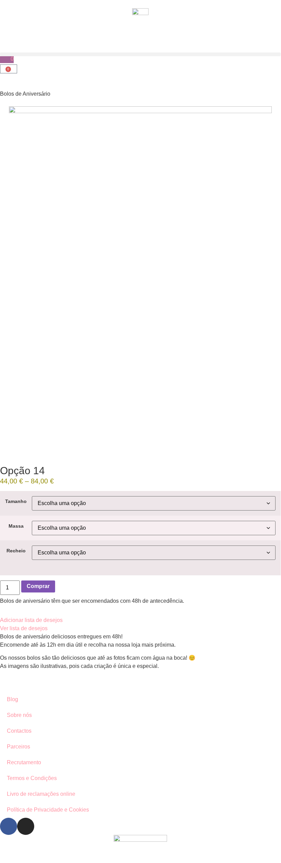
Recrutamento (24, 762)
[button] (140, 54)
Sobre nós (19, 715)
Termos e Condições (32, 778)
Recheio (16, 550)
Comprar (38, 586)
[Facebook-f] (8, 826)
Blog (12, 699)
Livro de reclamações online (41, 794)
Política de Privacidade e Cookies (48, 810)
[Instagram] (25, 826)
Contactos (19, 731)
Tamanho (16, 501)
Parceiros (18, 747)
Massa (16, 526)
